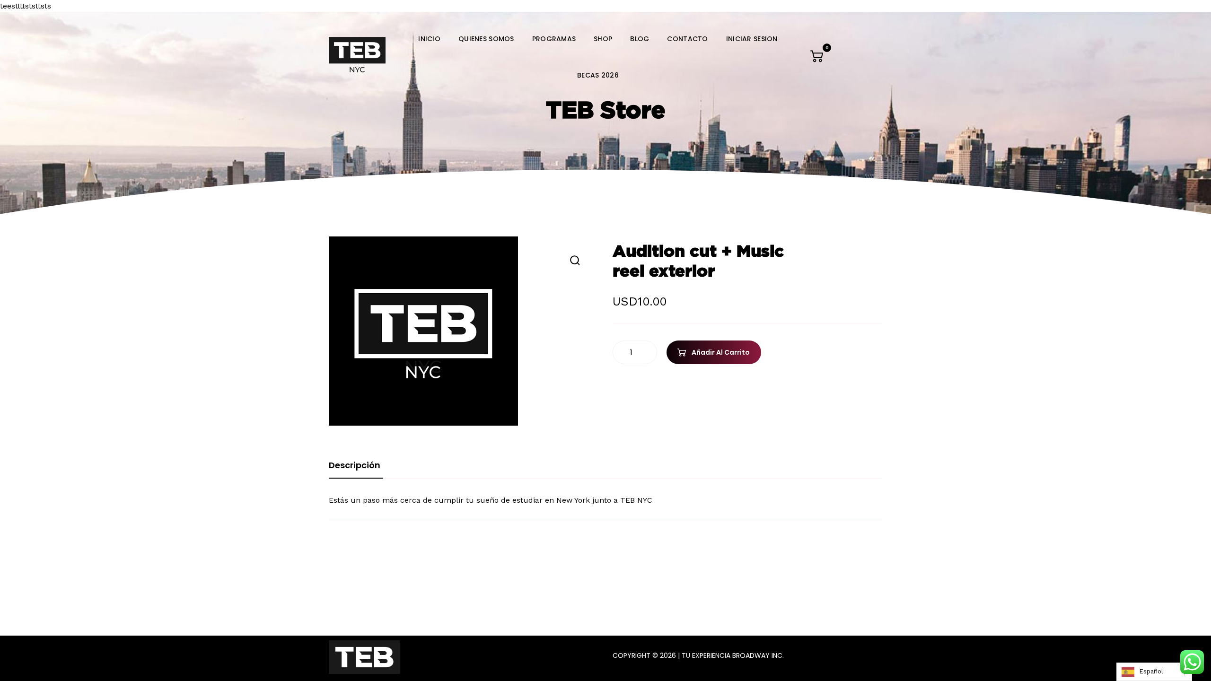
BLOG (639, 39)
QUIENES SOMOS (486, 39)
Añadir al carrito (721, 352)
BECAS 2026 (598, 75)
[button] (575, 260)
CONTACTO (687, 39)
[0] (817, 58)
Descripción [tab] (354, 465)
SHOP (603, 39)
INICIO (429, 39)
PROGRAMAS (554, 39)
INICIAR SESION (752, 39)
